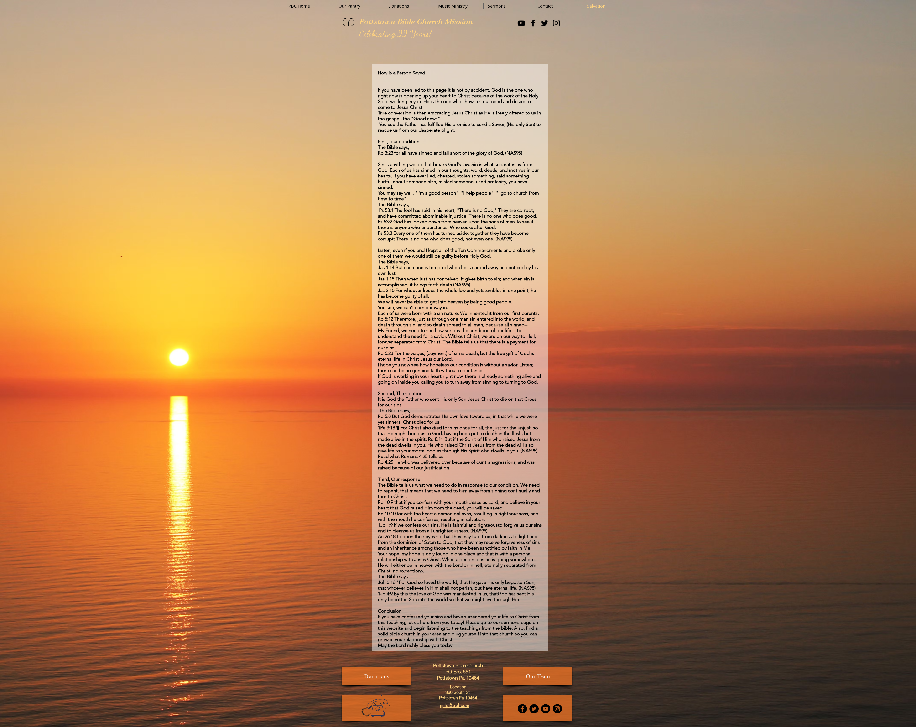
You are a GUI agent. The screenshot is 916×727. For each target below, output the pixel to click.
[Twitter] (544, 23)
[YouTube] (521, 23)
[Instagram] (556, 23)
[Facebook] (533, 23)
